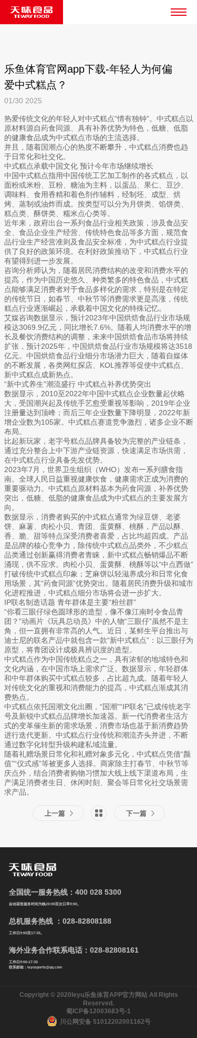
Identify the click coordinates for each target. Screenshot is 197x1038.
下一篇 (136, 813)
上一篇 (55, 813)
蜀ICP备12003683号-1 (98, 1011)
